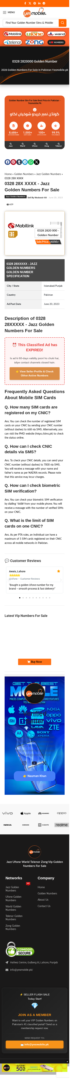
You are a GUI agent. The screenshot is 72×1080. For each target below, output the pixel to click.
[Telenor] (59, 144)
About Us (43, 900)
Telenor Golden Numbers (14, 918)
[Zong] (47, 144)
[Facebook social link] (25, 3)
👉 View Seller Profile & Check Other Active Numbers (35, 373)
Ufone (34, 146)
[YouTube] (34, 763)
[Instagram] (24, 763)
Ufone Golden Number (52, 645)
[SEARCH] (62, 23)
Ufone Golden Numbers (13, 899)
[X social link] (30, 3)
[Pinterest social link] (34, 3)
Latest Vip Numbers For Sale (26, 616)
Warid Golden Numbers (13, 908)
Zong (46, 146)
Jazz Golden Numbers (48, 174)
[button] (8, 162)
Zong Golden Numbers (13, 928)
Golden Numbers (24, 174)
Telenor (58, 146)
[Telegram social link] (44, 3)
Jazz (11, 146)
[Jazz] (11, 144)
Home (8, 174)
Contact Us (44, 906)
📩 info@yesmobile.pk (34, 1044)
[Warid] (23, 144)
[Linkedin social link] (39, 3)
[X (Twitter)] (44, 763)
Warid (22, 146)
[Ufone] (35, 144)
